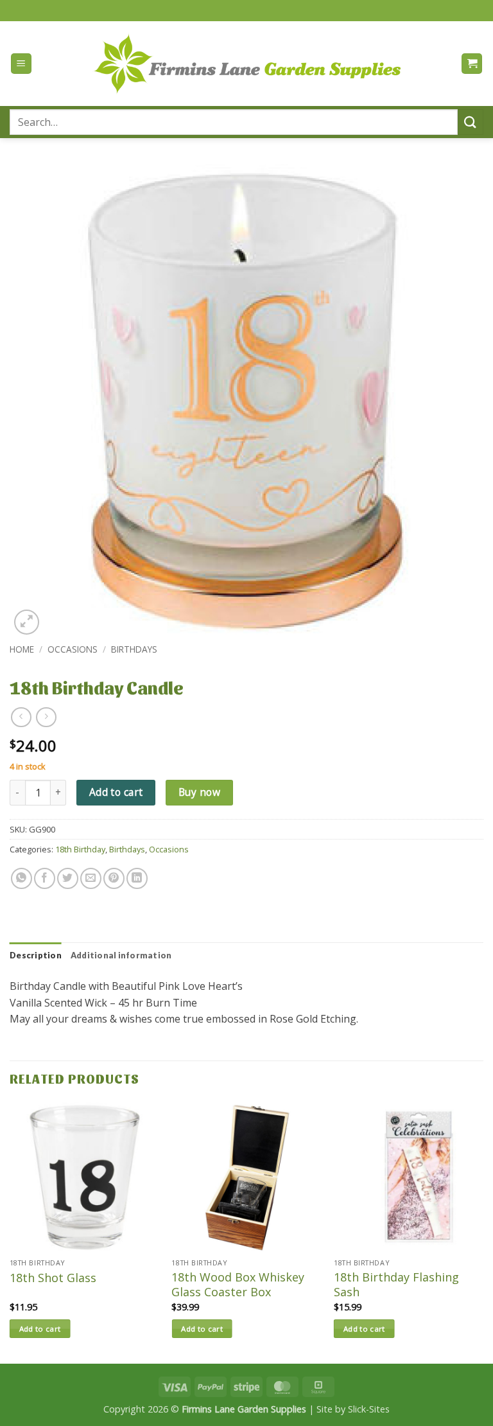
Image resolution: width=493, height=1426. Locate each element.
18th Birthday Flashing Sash (396, 1284)
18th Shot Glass (53, 1278)
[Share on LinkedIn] (137, 878)
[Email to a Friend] (90, 878)
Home (22, 649)
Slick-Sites (369, 1409)
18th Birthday (80, 849)
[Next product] (21, 717)
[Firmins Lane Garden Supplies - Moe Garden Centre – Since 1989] (246, 63)
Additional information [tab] (121, 955)
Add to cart (116, 792)
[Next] (482, 1231)
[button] (21, 64)
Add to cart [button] (40, 1329)
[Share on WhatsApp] (21, 878)
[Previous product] (46, 717)
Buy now (199, 792)
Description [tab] (36, 955)
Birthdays (134, 649)
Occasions (73, 649)
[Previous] (10, 1231)
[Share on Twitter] (67, 878)
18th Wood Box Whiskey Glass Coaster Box (237, 1284)
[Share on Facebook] (44, 878)
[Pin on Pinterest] (114, 878)
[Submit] (470, 121)
